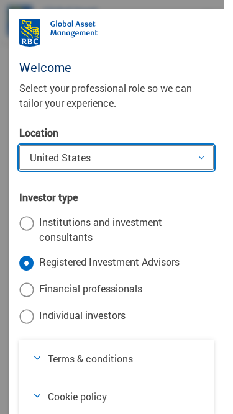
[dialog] (116, 207)
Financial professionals (90, 288)
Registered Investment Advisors (109, 261)
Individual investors (82, 315)
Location (38, 132)
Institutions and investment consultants (100, 229)
